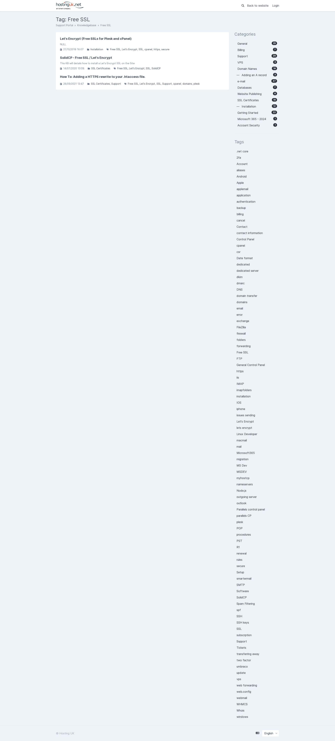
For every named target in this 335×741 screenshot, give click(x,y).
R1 (238, 547)
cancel (241, 220)
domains (187, 83)
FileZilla (241, 327)
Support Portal (64, 25)
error (240, 314)
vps (239, 679)
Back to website (258, 5)
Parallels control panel (251, 509)
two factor (244, 660)
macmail (242, 440)
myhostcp (243, 478)
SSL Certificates (100, 68)
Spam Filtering (246, 603)
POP (240, 528)
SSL (141, 49)
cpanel (148, 49)
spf (239, 610)
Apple (240, 182)
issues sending (246, 415)
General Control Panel (251, 365)
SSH (239, 616)
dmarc (241, 283)
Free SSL (115, 49)
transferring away (248, 654)
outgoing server (247, 497)
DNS (240, 289)
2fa (239, 157)
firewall (241, 333)
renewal (242, 553)
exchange (243, 321)
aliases (241, 170)
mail (239, 446)
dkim (240, 277)
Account (242, 164)
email (240, 308)
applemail (242, 189)
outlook (241, 503)
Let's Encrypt (129, 49)
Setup (240, 572)
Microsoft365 (246, 453)
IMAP (240, 384)
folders (241, 340)
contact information (250, 233)
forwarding (244, 346)
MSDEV (242, 471)
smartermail (244, 578)
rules (239, 559)
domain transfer (247, 296)
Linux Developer (247, 434)
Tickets (241, 647)
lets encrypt (244, 427)
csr (238, 252)
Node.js (241, 490)
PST (239, 541)
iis (238, 377)
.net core (242, 151)
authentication (246, 201)
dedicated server (248, 270)
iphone (241, 409)
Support (116, 83)
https (157, 49)
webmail (242, 698)
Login (275, 5)
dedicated (243, 264)
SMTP (241, 585)
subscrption (244, 635)
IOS (239, 402)
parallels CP (244, 515)
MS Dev (242, 465)
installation (244, 396)
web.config (244, 691)
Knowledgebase (86, 25)
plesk (196, 83)
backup (241, 208)
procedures (244, 534)
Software (243, 591)
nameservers (245, 484)
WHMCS (242, 704)
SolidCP (156, 68)
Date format (245, 258)
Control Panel (245, 239)
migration (242, 459)
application (244, 195)
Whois (240, 710)
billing (240, 214)
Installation (97, 49)
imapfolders (244, 390)
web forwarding (247, 685)
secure (165, 49)
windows (242, 716)
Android (242, 176)
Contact (242, 226)
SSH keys (243, 622)
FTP (239, 358)
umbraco (242, 666)
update (241, 673)
